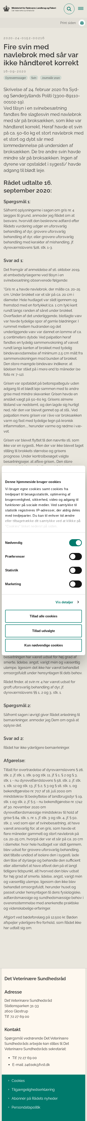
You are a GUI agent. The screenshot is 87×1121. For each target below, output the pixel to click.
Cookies (18, 1081)
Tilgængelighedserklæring (33, 1089)
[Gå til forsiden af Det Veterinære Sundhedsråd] (28, 9)
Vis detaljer (64, 602)
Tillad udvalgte (43, 631)
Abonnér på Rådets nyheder (35, 1098)
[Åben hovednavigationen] (82, 9)
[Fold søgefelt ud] (69, 9)
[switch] (75, 556)
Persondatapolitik (26, 1107)
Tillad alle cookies (43, 616)
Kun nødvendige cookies (43, 645)
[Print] (82, 23)
